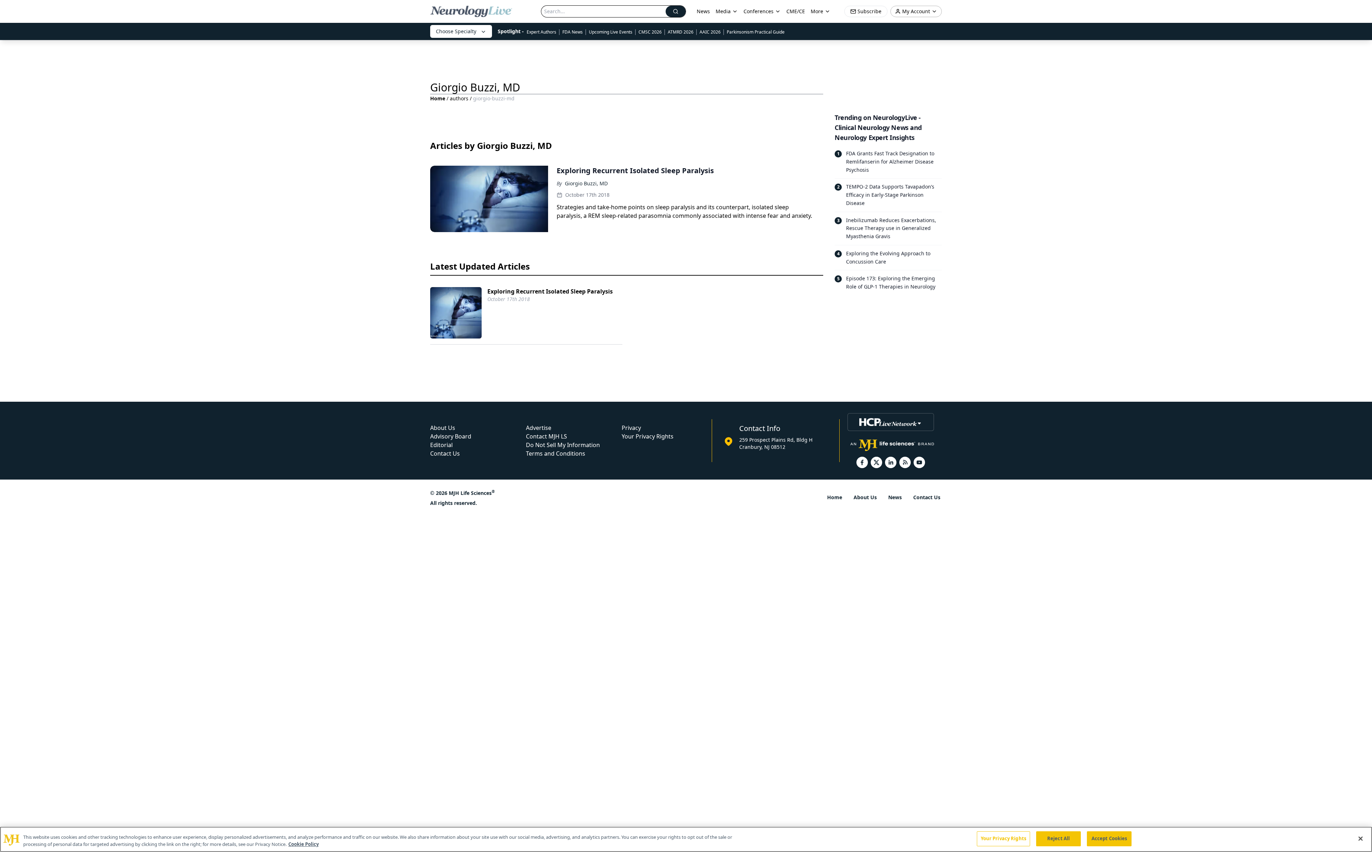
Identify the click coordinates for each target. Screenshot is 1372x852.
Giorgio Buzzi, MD (586, 183)
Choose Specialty (456, 31)
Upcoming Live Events (610, 32)
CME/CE (795, 11)
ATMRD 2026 (681, 32)
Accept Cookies (1109, 838)
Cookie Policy (303, 844)
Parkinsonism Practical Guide (756, 32)
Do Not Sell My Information (563, 445)
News (703, 11)
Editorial (441, 445)
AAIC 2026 (710, 32)
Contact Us (445, 453)
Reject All (1058, 838)
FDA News (572, 32)
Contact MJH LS (546, 436)
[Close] (1360, 838)
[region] (686, 839)
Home (437, 98)
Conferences (759, 11)
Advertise (538, 428)
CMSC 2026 (650, 32)
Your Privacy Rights (647, 436)
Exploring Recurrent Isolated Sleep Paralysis (550, 291)
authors (459, 98)
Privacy (631, 428)
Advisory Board (450, 436)
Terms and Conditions (555, 453)
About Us (442, 428)
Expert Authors (541, 32)
